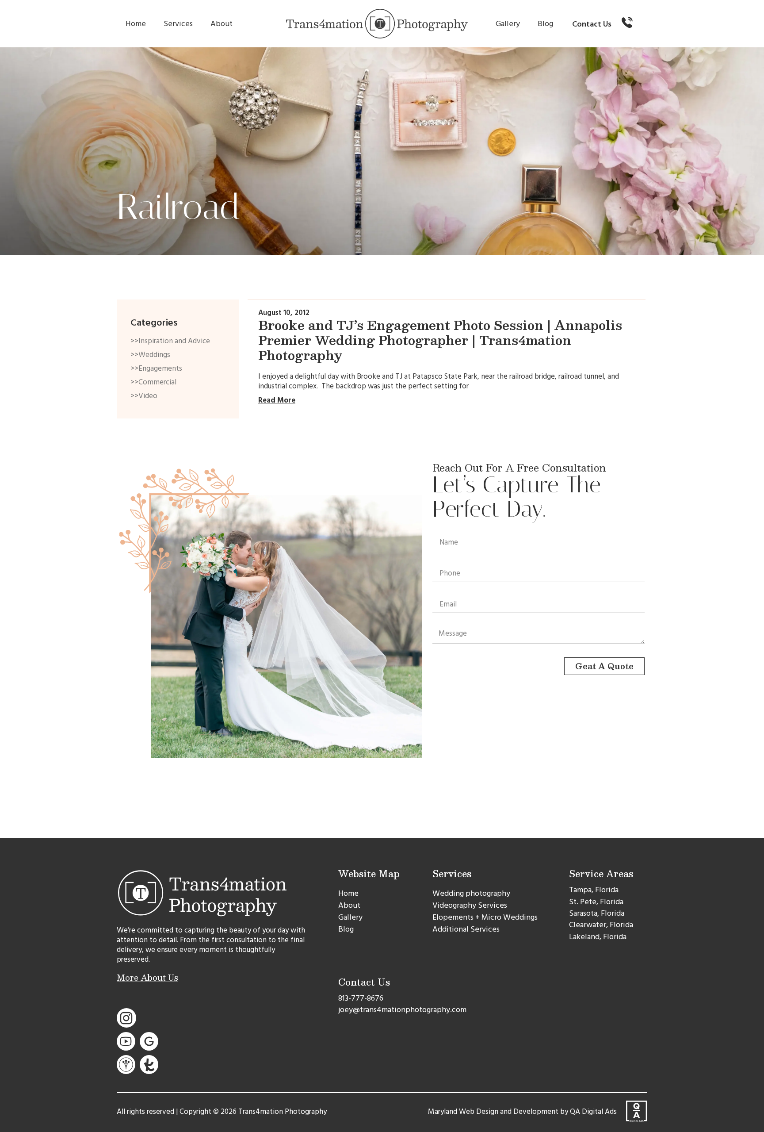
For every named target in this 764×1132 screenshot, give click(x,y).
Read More (276, 400)
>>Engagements (156, 368)
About (221, 23)
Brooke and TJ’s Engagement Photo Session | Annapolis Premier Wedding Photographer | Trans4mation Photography (440, 340)
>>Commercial (153, 382)
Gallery (508, 23)
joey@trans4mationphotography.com (402, 1009)
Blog (545, 23)
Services (178, 23)
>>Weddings (150, 355)
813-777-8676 (360, 998)
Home (136, 23)
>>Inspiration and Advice (170, 341)
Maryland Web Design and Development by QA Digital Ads (522, 1111)
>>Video (143, 396)
